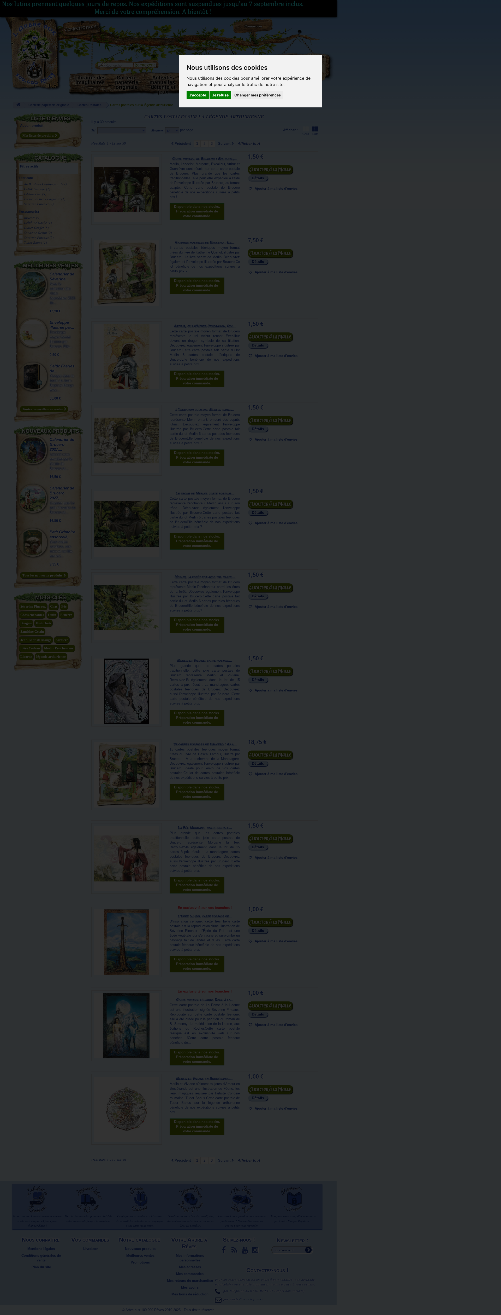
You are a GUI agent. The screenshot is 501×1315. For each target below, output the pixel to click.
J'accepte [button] (197, 95)
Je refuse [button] (220, 95)
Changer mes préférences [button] (257, 95)
